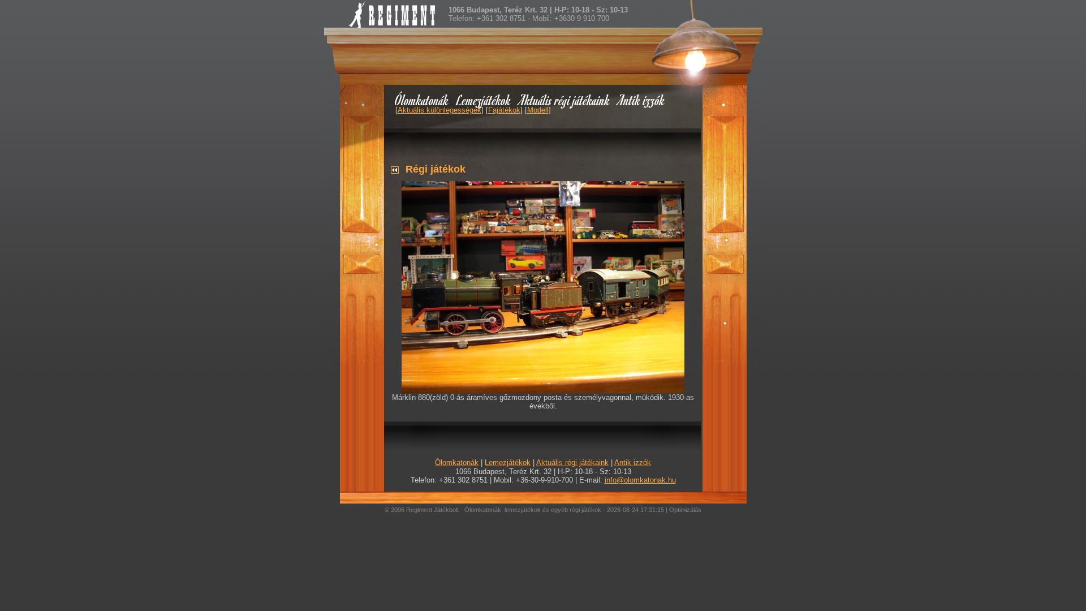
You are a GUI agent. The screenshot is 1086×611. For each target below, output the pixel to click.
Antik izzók (641, 100)
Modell (538, 110)
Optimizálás (685, 509)
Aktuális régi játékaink (564, 100)
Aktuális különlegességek (439, 110)
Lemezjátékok (484, 100)
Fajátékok (504, 110)
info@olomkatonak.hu (640, 480)
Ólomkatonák (422, 100)
